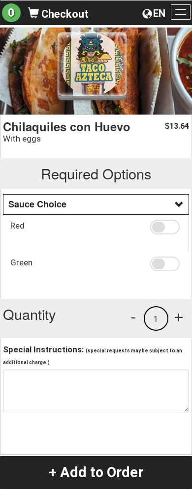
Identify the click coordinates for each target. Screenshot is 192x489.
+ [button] (178, 317)
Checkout (64, 14)
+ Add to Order (96, 472)
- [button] (133, 317)
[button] (166, 227)
